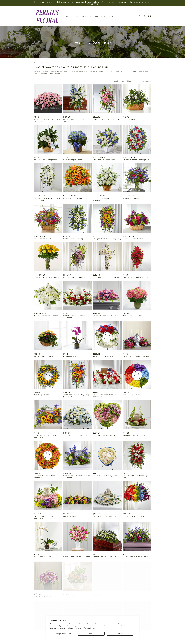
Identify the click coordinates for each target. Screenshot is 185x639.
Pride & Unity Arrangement (133, 516)
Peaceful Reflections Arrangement (47, 316)
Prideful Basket (99, 595)
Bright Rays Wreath (42, 395)
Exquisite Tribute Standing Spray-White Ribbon (47, 199)
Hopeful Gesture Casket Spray (105, 557)
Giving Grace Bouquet (131, 198)
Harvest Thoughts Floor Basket (75, 198)
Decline (120, 634)
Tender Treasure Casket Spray (75, 435)
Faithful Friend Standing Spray (75, 239)
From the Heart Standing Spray (135, 277)
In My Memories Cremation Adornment (74, 317)
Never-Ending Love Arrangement (76, 557)
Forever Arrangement (72, 516)
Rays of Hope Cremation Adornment (43, 517)
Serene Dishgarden (130, 119)
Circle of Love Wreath (131, 395)
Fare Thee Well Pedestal (43, 595)
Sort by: (116, 81)
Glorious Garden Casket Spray (105, 316)
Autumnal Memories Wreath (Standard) (45, 477)
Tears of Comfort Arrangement (135, 435)
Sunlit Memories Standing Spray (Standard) (76, 396)
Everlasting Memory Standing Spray (135, 477)
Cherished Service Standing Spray (136, 160)
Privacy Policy (89, 628)
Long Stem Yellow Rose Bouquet (47, 277)
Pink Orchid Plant (70, 356)
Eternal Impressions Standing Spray (75, 120)
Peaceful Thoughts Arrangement (136, 356)
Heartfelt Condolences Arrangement (102, 199)
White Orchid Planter (42, 557)
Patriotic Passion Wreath (103, 356)
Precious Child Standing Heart (105, 476)
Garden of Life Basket (42, 239)
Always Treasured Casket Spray (135, 557)
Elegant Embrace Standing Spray (106, 119)
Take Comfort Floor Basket (104, 160)
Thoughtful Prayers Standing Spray (107, 239)
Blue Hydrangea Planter (73, 160)
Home (36, 62)
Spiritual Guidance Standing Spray (107, 277)
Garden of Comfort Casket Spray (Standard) (47, 120)
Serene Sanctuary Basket (133, 239)
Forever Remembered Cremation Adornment (76, 477)
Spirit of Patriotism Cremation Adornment (105, 396)
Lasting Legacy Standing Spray (75, 277)
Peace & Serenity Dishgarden (45, 160)
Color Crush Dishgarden (73, 595)
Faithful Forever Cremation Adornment (45, 436)
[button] (86, 16)
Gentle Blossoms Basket (43, 356)
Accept (91, 634)
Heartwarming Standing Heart (105, 435)
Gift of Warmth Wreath (132, 595)
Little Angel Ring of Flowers (104, 516)
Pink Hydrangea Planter (132, 316)
